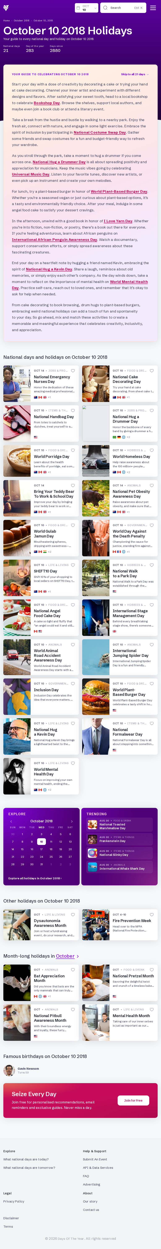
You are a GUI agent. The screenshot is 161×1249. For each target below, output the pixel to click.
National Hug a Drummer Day (59, 162)
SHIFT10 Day (45, 571)
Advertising (91, 1184)
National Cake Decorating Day (127, 379)
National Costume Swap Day (100, 132)
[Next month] (72, 821)
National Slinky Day (114, 855)
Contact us (91, 1210)
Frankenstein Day (112, 841)
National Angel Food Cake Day (47, 613)
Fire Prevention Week (132, 920)
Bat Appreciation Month (49, 978)
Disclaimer (11, 1218)
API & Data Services (98, 1168)
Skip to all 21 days (133, 74)
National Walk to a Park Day (125, 573)
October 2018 (21, 20)
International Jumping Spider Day (131, 653)
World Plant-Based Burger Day (119, 191)
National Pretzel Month (133, 976)
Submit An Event (95, 1159)
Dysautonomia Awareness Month (50, 923)
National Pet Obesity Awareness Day (131, 494)
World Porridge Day (51, 456)
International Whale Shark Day (122, 869)
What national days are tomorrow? (29, 1168)
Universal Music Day (30, 174)
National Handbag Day (54, 416)
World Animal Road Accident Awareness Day (48, 655)
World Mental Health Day (46, 772)
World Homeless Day (131, 456)
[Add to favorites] (72, 370)
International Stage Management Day (130, 613)
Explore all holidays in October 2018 (34, 878)
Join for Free (133, 1100)
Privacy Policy (13, 1201)
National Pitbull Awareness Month (50, 1018)
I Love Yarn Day (118, 221)
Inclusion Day (46, 689)
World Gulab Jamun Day (45, 534)
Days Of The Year (71, 1239)
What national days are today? (26, 1159)
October (65, 956)
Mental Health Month (131, 1015)
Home (6, 20)
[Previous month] (11, 821)
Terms (8, 1226)
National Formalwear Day (128, 732)
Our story (90, 1201)
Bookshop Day (47, 103)
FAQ (86, 1176)
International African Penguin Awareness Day (54, 239)
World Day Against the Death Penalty (129, 534)
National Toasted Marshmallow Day (112, 826)
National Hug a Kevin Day (49, 269)
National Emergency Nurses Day (52, 379)
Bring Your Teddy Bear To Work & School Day (54, 494)
